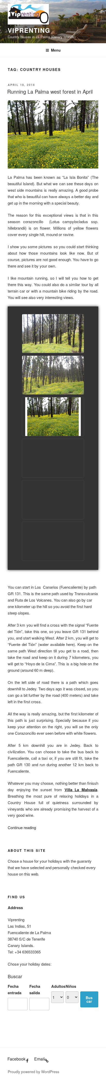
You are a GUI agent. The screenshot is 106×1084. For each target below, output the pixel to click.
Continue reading (22, 827)
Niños (71, 986)
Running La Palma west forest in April (50, 91)
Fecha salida (34, 989)
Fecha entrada (14, 989)
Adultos (58, 986)
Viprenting (29, 30)
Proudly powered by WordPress (33, 1071)
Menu (56, 50)
